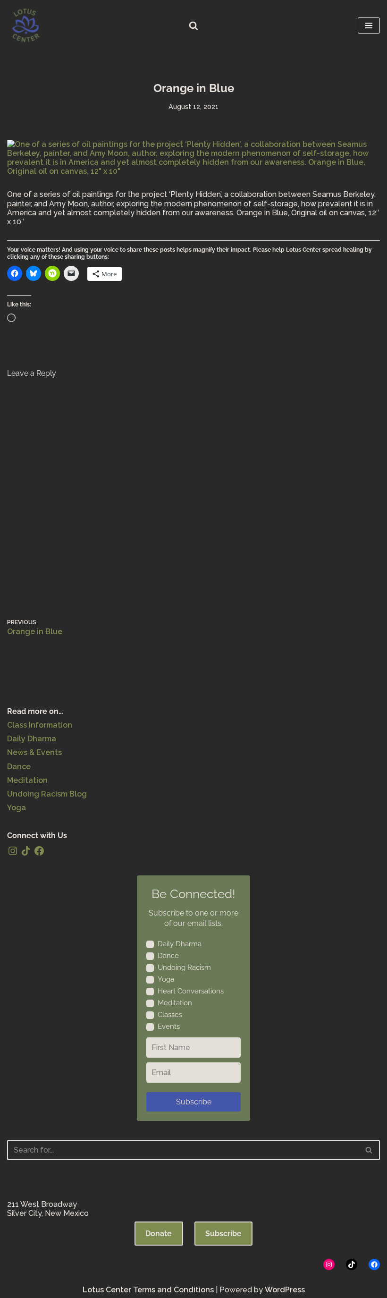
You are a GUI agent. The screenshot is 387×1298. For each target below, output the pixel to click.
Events (169, 1026)
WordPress (285, 1289)
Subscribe (193, 1101)
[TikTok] (26, 851)
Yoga (16, 807)
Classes (170, 1014)
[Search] (193, 25)
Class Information (39, 725)
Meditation (27, 780)
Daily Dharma (31, 738)
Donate (158, 1233)
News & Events (34, 752)
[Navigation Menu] (369, 25)
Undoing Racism (184, 967)
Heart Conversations (191, 991)
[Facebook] (39, 851)
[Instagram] (12, 851)
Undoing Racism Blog (47, 793)
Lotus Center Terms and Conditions (148, 1289)
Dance (19, 766)
